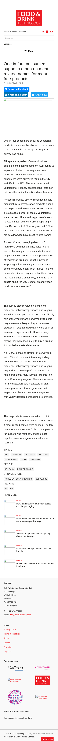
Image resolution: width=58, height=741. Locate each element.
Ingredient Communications (18, 479)
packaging (43, 455)
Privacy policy (10, 629)
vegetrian (35, 459)
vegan (23, 459)
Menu (31, 51)
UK (5, 489)
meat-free (30, 455)
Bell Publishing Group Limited (18, 733)
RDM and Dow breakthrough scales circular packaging (33, 505)
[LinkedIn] (43, 31)
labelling (17, 455)
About (6, 32)
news (19, 501)
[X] (47, 31)
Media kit (22, 32)
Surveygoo (41, 479)
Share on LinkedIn (17, 94)
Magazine (8, 652)
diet (6, 455)
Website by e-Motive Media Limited (19, 737)
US (11, 489)
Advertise (8, 647)
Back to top (47, 739)
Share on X (41, 94)
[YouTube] (51, 31)
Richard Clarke (25, 469)
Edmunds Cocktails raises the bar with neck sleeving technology (35, 520)
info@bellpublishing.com (20, 615)
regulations (10, 459)
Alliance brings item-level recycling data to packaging (33, 535)
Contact (13, 32)
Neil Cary (9, 469)
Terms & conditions (12, 634)
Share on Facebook (18, 89)
